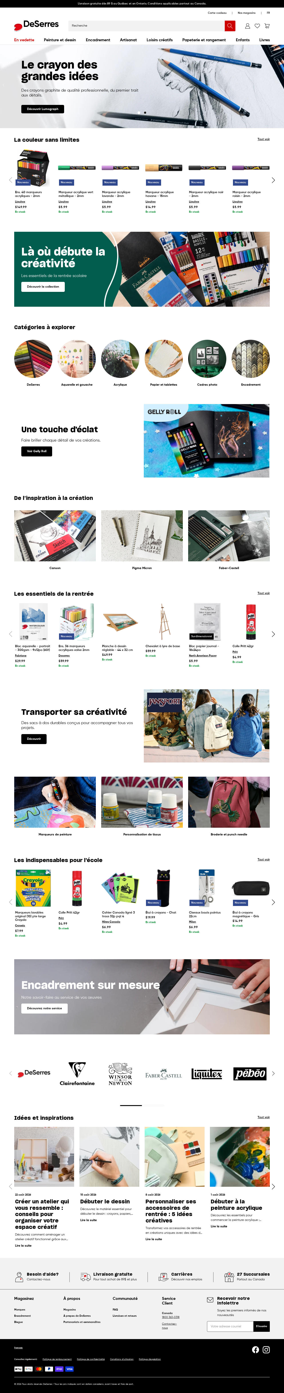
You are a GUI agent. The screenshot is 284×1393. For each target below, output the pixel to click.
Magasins (69, 1310)
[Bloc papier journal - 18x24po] (207, 622)
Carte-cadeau (217, 13)
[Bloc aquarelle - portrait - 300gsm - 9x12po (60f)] (33, 622)
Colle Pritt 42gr (243, 646)
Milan (192, 922)
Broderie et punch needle (229, 834)
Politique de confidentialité (91, 1359)
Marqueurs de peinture (55, 834)
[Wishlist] (257, 26)
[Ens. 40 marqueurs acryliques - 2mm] (33, 168)
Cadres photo (207, 384)
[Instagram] (266, 1349)
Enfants (243, 40)
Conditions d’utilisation (122, 1359)
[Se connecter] (247, 26)
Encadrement (98, 40)
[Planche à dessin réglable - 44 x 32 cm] (120, 622)
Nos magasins (247, 13)
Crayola (20, 925)
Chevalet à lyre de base (163, 646)
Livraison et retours (125, 1316)
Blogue (18, 1322)
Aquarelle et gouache (77, 384)
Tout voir (264, 139)
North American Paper (203, 655)
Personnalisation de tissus (142, 834)
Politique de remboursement (57, 1359)
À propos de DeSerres (77, 1316)
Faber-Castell (229, 568)
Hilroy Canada (111, 922)
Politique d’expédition (150, 1359)
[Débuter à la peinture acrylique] (240, 1157)
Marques (19, 1310)
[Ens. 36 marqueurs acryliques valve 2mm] (77, 622)
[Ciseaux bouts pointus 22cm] (207, 888)
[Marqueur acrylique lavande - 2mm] (120, 168)
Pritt (235, 652)
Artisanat (128, 40)
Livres (264, 40)
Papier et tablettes (163, 384)
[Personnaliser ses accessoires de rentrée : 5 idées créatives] (175, 1157)
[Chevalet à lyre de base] (164, 622)
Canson (55, 568)
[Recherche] (230, 26)
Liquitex (20, 201)
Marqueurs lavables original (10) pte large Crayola (30, 916)
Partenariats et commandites (82, 1322)
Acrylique (120, 384)
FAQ (115, 1310)
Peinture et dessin (60, 40)
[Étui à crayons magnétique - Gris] (251, 888)
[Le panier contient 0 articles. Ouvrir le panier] (267, 26)
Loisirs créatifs (160, 40)
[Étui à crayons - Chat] (164, 888)
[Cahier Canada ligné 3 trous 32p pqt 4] (120, 888)
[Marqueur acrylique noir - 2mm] (207, 168)
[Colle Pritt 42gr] (251, 622)
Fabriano (20, 655)
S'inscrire (261, 1326)
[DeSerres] (36, 25)
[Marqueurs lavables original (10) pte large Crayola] (33, 888)
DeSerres (33, 384)
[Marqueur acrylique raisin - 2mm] (251, 168)
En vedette (24, 40)
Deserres (64, 655)
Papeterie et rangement (204, 40)
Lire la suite (23, 1245)
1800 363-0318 (170, 1317)
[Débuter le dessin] (109, 1157)
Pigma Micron (142, 568)
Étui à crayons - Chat (161, 912)
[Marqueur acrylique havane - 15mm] (164, 168)
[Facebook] (255, 1349)
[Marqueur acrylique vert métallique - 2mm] (77, 168)
